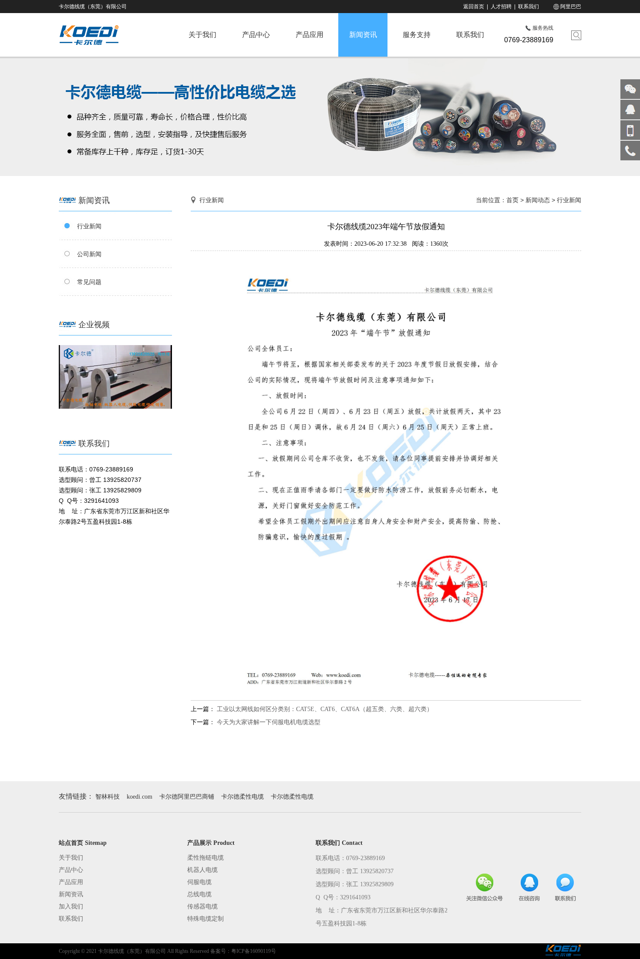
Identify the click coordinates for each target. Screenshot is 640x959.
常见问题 (89, 281)
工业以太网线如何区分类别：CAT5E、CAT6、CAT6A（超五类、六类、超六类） (325, 709)
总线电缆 (199, 894)
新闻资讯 (363, 34)
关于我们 (202, 34)
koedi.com (139, 796)
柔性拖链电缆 (205, 857)
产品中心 (256, 34)
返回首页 (473, 6)
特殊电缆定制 (205, 918)
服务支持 (417, 34)
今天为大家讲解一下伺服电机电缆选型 (268, 722)
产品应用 (309, 34)
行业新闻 (89, 226)
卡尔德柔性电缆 (242, 796)
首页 (512, 200)
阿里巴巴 (570, 6)
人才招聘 (501, 6)
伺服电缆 (199, 882)
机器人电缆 (202, 870)
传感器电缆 (202, 906)
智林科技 (107, 796)
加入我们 (71, 906)
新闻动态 (537, 200)
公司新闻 (89, 254)
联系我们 (528, 6)
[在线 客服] (630, 109)
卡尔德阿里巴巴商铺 (186, 796)
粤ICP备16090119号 (253, 951)
